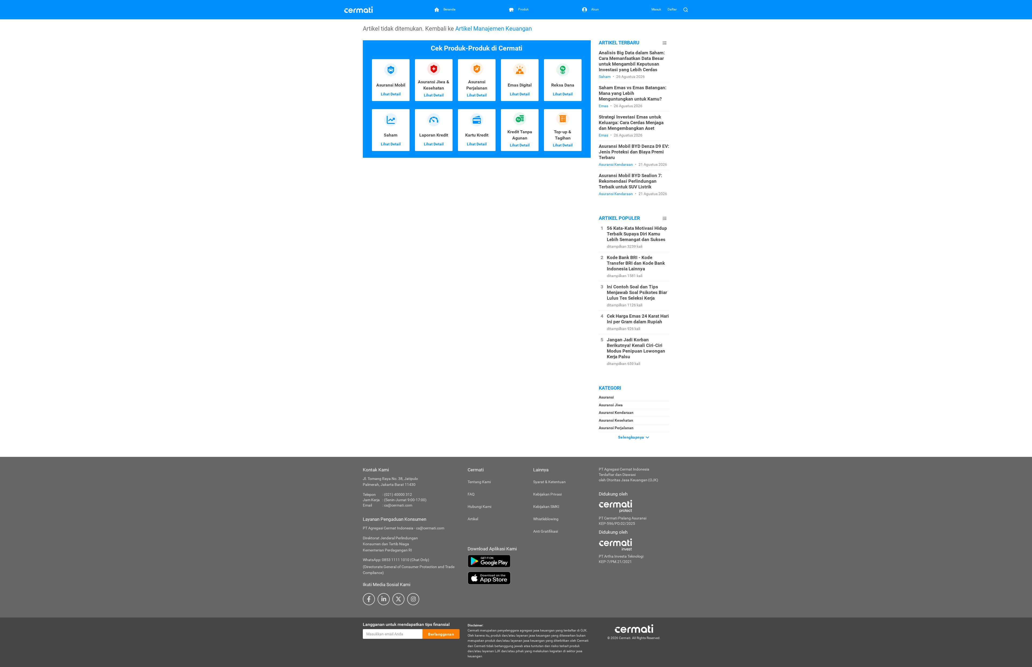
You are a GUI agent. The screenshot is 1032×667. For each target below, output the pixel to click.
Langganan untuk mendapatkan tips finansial (406, 624)
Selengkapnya (631, 437)
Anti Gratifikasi (545, 531)
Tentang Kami (479, 482)
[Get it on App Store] (529, 578)
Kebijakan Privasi (547, 494)
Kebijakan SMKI (546, 506)
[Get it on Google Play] (529, 561)
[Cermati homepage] (634, 628)
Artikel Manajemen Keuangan (493, 28)
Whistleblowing (545, 519)
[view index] (664, 43)
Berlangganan (441, 634)
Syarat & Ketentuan (549, 482)
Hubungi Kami (479, 506)
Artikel (473, 519)
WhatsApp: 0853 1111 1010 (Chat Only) (396, 560)
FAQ (471, 494)
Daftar (672, 9)
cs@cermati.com (398, 505)
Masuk (656, 9)
